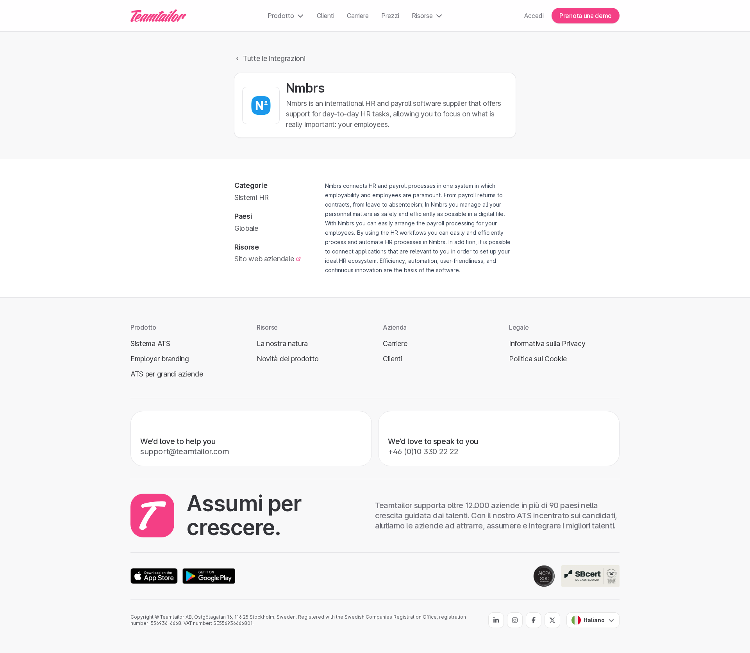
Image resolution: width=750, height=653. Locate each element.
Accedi (534, 16)
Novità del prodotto (288, 359)
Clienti (325, 16)
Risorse (422, 16)
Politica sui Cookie (538, 359)
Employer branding (159, 359)
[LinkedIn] (496, 620)
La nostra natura (282, 343)
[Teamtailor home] (158, 15)
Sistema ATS (150, 343)
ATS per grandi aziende (166, 374)
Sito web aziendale (264, 259)
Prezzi (390, 16)
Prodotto (281, 16)
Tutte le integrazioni (274, 58)
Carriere (358, 16)
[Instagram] (515, 620)
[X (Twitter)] (552, 620)
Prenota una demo (585, 16)
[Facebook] (533, 620)
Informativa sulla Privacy (547, 343)
